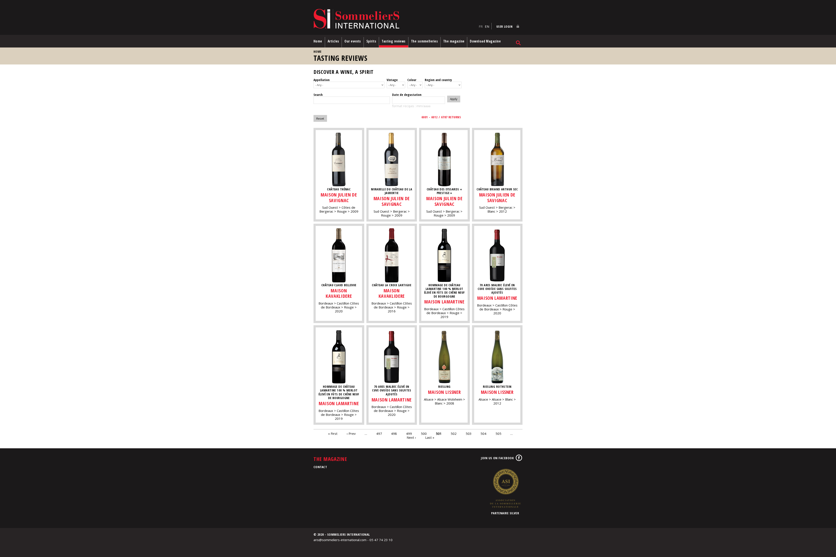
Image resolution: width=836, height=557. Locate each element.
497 (379, 433)
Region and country (438, 80)
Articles (333, 41)
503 (469, 433)
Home (318, 41)
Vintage (392, 80)
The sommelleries (424, 41)
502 (454, 433)
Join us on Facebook (497, 458)
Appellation (322, 80)
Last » (429, 437)
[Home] (395, 19)
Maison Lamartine (444, 301)
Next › (411, 437)
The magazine (453, 41)
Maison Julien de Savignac (339, 197)
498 (394, 433)
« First (332, 433)
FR (481, 26)
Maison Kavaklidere (339, 293)
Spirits (371, 41)
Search (318, 95)
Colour (411, 80)
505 (498, 433)
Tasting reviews (394, 41)
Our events (352, 41)
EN (487, 26)
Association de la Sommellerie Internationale (505, 488)
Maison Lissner (444, 392)
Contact (320, 467)
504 (483, 433)
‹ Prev (351, 433)
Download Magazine (485, 41)
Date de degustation (406, 95)
